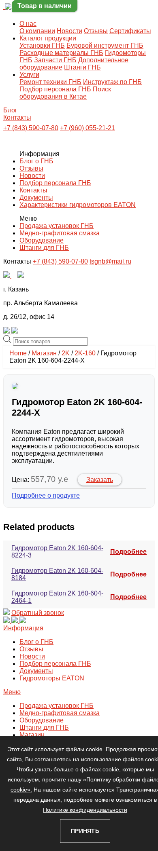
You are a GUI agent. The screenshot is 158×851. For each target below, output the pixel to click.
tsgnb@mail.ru (110, 261)
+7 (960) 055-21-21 (87, 128)
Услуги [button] (29, 74)
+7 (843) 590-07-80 (30, 128)
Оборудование (41, 240)
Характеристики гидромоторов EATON (77, 204)
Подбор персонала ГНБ (55, 89)
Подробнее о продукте (46, 495)
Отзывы (96, 30)
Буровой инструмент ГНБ (104, 45)
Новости (69, 30)
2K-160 (85, 353)
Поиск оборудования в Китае (65, 93)
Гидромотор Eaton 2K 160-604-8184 (57, 574)
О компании (37, 30)
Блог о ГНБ (36, 161)
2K (66, 353)
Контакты (17, 117)
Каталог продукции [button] (47, 38)
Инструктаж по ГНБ (112, 81)
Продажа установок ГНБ (56, 225)
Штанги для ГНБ (44, 247)
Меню (12, 691)
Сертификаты (130, 30)
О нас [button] (27, 23)
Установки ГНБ (42, 45)
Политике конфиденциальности (85, 810)
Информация (23, 628)
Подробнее (128, 551)
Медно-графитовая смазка (59, 233)
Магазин (44, 353)
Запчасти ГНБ (55, 60)
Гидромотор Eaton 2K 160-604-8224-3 (57, 552)
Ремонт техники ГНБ (50, 81)
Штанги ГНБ (82, 67)
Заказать (99, 479)
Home (18, 353)
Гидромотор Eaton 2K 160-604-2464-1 (57, 597)
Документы (36, 197)
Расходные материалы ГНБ (61, 52)
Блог (10, 110)
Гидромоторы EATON (51, 678)
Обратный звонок (37, 612)
